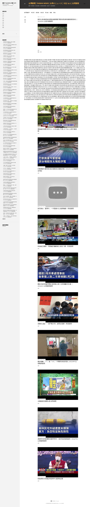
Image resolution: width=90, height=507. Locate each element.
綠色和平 (50, 67)
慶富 (74, 83)
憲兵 (56, 74)
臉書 (25, 72)
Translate (11, 5)
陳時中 (43, 98)
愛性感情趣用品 (27, 99)
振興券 (73, 98)
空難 (27, 83)
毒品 (68, 63)
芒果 (72, 66)
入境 (54, 77)
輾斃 (75, 94)
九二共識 (49, 61)
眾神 (60, 88)
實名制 (50, 98)
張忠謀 (35, 82)
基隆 (37, 74)
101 (38, 88)
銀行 (41, 80)
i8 (28, 82)
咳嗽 (46, 98)
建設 (64, 69)
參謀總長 (83, 96)
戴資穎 (45, 79)
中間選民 (42, 96)
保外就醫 (79, 63)
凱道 (58, 88)
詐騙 (65, 59)
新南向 (49, 74)
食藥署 (31, 79)
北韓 (38, 83)
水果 (40, 66)
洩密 (49, 66)
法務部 (37, 64)
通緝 (59, 59)
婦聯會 (51, 77)
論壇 (27, 96)
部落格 (47, 63)
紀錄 (79, 94)
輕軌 (41, 77)
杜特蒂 (38, 82)
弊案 (75, 71)
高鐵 (54, 90)
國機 (67, 67)
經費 (62, 72)
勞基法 (59, 79)
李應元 (60, 91)
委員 (79, 90)
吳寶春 (31, 61)
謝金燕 (68, 72)
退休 (40, 71)
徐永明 (71, 83)
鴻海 (37, 75)
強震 (70, 85)
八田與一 (34, 90)
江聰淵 (78, 83)
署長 (39, 80)
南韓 (61, 96)
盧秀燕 (60, 94)
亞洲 (49, 75)
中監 (28, 64)
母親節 (36, 67)
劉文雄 (51, 88)
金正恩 (35, 83)
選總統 (75, 93)
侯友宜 (42, 12)
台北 (81, 86)
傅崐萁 (74, 69)
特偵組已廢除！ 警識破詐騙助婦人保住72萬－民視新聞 (55, 246)
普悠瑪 (83, 59)
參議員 (62, 67)
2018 (48, 86)
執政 (81, 72)
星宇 (52, 93)
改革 (61, 86)
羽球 (48, 79)
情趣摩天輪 (40, 67)
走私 (57, 64)
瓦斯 (84, 75)
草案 (56, 77)
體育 (3, 23)
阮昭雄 (55, 94)
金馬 (84, 83)
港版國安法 (77, 98)
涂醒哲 (78, 67)
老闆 (27, 90)
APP (29, 79)
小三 (25, 71)
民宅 (65, 64)
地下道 (43, 77)
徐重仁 (78, 74)
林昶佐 (67, 93)
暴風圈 (54, 79)
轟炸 (55, 59)
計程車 (34, 69)
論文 (38, 94)
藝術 (25, 69)
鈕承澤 (25, 61)
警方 (43, 80)
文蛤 (44, 59)
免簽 (40, 91)
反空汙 (40, 61)
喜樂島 (37, 61)
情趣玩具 (66, 61)
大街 (72, 75)
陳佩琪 (69, 82)
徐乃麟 (55, 82)
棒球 (68, 86)
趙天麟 (65, 83)
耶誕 (25, 85)
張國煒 (54, 93)
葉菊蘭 (25, 67)
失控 (77, 61)
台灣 (81, 66)
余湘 (65, 96)
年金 (50, 86)
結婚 (27, 77)
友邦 (70, 86)
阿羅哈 (51, 79)
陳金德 (58, 83)
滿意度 (26, 86)
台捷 (35, 99)
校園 (34, 63)
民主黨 (49, 99)
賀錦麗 (43, 99)
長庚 (42, 88)
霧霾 (34, 85)
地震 (66, 85)
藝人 (30, 93)
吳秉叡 (33, 67)
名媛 (48, 59)
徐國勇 (75, 82)
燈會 (74, 59)
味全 (73, 93)
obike (32, 88)
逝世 (62, 77)
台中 (28, 66)
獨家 (31, 80)
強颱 (78, 79)
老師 (38, 71)
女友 (44, 74)
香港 (77, 90)
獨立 (83, 66)
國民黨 (82, 61)
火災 (76, 75)
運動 (45, 93)
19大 (72, 82)
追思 (60, 77)
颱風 (51, 12)
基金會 (25, 64)
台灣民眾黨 (63, 93)
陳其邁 (62, 83)
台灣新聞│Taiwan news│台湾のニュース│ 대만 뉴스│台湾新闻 (54, 3)
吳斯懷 (74, 96)
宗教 (80, 77)
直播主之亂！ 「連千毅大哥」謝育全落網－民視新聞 (55, 324)
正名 (74, 79)
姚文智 (40, 69)
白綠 (52, 61)
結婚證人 (73, 91)
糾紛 (29, 77)
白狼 (76, 80)
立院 (26, 74)
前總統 (76, 86)
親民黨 (51, 69)
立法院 (72, 90)
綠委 (77, 71)
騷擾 (45, 80)
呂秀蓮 (31, 94)
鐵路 (47, 93)
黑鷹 (80, 96)
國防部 (45, 64)
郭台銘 (46, 12)
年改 (44, 66)
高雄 (48, 88)
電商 (76, 74)
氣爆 (82, 75)
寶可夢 (68, 75)
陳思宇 (62, 61)
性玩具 (43, 83)
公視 (74, 64)
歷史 (78, 91)
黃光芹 (76, 59)
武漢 (35, 98)
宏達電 (47, 80)
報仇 (31, 90)
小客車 (76, 64)
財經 (3, 18)
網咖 (43, 82)
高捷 (34, 88)
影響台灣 (74, 77)
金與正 (56, 98)
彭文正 (35, 94)
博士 (52, 94)
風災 (55, 71)
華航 (35, 96)
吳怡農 (59, 98)
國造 (69, 67)
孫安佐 (41, 63)
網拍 (78, 93)
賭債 (32, 77)
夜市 (50, 93)
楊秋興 (45, 96)
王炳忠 (52, 85)
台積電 (41, 75)
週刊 (27, 71)
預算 (33, 66)
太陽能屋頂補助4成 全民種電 (47, 401)
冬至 (72, 96)
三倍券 (70, 98)
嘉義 (56, 90)
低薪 (83, 88)
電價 (73, 94)
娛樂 (3, 20)
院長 (66, 90)
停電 (62, 80)
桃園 (70, 63)
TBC (52, 63)
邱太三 (40, 64)
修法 (29, 75)
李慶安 (37, 69)
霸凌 (76, 91)
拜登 (41, 99)
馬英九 (73, 86)
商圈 (80, 75)
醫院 (59, 96)
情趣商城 (48, 72)
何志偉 (69, 61)
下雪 (43, 85)
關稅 (30, 59)
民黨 (32, 74)
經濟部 (66, 88)
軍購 (58, 67)
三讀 (58, 77)
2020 (63, 66)
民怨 (57, 66)
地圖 (53, 67)
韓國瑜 (37, 59)
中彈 (53, 59)
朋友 (79, 71)
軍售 (60, 67)
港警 (70, 93)
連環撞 (46, 90)
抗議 (37, 96)
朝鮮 (46, 83)
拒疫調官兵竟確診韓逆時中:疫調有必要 (50, 479)
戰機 (65, 67)
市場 (42, 91)
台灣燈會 (37, 85)
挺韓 (70, 96)
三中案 (30, 85)
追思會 (58, 90)
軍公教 (34, 80)
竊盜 (64, 75)
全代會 (64, 80)
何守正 (47, 85)
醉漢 (35, 64)
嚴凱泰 (28, 61)
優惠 (65, 77)
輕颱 (57, 79)
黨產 (28, 63)
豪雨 (72, 64)
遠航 (55, 64)
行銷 (72, 74)
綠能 (62, 75)
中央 (83, 72)
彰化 (60, 72)
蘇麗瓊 (27, 85)
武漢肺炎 (29, 98)
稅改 (39, 79)
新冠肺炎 (40, 98)
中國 (70, 66)
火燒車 (38, 77)
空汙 (69, 77)
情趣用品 (80, 59)
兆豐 (73, 71)
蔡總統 (34, 86)
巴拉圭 (45, 86)
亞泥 (84, 71)
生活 (3, 13)
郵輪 (51, 75)
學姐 (58, 94)
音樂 (44, 88)
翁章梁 (80, 85)
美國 (30, 91)
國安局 (53, 80)
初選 (83, 85)
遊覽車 (52, 91)
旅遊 (38, 91)
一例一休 (74, 67)
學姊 (35, 61)
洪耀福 (63, 63)
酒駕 (50, 64)
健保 (65, 91)
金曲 (29, 72)
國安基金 (41, 59)
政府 (65, 71)
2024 (76, 79)
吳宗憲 (57, 93)
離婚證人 (56, 96)
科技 (46, 75)
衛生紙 (73, 85)
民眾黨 (77, 96)
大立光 (25, 93)
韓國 (40, 83)
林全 (64, 90)
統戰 (70, 94)
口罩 (32, 98)
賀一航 (74, 61)
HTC (51, 80)
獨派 (36, 72)
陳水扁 (73, 63)
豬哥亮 (78, 88)
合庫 (81, 83)
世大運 (65, 86)
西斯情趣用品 (55, 75)
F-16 (66, 71)
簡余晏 (61, 85)
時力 (44, 90)
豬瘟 (70, 59)
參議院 (32, 99)
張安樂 (80, 80)
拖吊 (34, 77)
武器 (55, 67)
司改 (27, 69)
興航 (59, 64)
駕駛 (71, 77)
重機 (64, 72)
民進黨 (30, 63)
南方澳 (32, 96)
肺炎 (54, 12)
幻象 (25, 83)
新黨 (56, 85)
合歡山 (40, 85)
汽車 (61, 64)
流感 (59, 71)
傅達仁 (68, 83)
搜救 (72, 69)
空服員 (49, 94)
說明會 (59, 80)
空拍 (67, 91)
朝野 (69, 71)
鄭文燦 (51, 66)
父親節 (44, 67)
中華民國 (66, 66)
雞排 (74, 80)
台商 (47, 74)
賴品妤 (28, 94)
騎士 (50, 90)
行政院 (69, 90)
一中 (71, 71)
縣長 (35, 93)
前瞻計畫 (30, 86)
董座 (44, 75)
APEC (33, 83)
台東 (58, 74)
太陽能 (59, 75)
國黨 (30, 74)
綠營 (68, 79)
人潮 (70, 74)
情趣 (30, 64)
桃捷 (36, 88)
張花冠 (81, 67)
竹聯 (41, 82)
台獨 (27, 82)
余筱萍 (63, 94)
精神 (78, 80)
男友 (42, 74)
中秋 (32, 69)
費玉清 (52, 82)
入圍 (31, 72)
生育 (45, 72)
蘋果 (68, 74)
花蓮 (68, 85)
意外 (25, 77)
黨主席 (39, 74)
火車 (42, 90)
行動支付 (28, 80)
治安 (82, 69)
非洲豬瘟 (58, 61)
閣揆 (43, 79)
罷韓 (67, 96)
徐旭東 (33, 72)
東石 (40, 94)
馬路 (74, 75)
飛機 (48, 64)
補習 (42, 71)
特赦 (76, 63)
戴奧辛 (66, 82)
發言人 (58, 69)
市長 (33, 93)
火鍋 (53, 83)
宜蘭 (37, 93)
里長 (42, 66)
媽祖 (66, 94)
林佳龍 (35, 66)
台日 (28, 91)
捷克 (81, 98)
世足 (68, 59)
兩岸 (41, 72)
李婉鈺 (44, 91)
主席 (77, 66)
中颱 (37, 79)
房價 (84, 69)
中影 (30, 66)
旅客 (67, 77)
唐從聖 (58, 82)
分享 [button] (25, 17)
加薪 (37, 80)
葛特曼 (45, 61)
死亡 (57, 71)
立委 (83, 94)
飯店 (50, 91)
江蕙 (46, 88)
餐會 (82, 63)
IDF (27, 72)
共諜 (70, 91)
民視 (54, 88)
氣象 (65, 74)
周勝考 (71, 72)
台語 (81, 88)
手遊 (80, 91)
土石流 (67, 64)
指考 (29, 88)
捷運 (83, 86)
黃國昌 (61, 71)
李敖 (58, 63)
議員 (38, 66)
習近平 (74, 66)
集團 (63, 59)
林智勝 (48, 83)
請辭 (64, 85)
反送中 (44, 94)
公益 (50, 96)
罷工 (72, 59)
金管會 (82, 79)
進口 (34, 71)
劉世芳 (66, 69)
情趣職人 (56, 86)
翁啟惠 (54, 69)
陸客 (76, 83)
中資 (29, 96)
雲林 (82, 64)
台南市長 (77, 85)
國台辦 (78, 72)
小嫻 (45, 85)
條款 (72, 80)
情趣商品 (83, 91)
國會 (71, 67)
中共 (39, 96)
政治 (3, 16)
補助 (57, 72)
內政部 (77, 77)
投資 (79, 61)
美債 (32, 59)
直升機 (69, 69)
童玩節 (39, 93)
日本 (33, 91)
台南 (40, 90)
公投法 (70, 79)
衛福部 (54, 72)
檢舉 (69, 88)
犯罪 (61, 59)
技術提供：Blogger (56, 501)
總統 (79, 86)
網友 (43, 64)
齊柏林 (74, 88)
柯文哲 (32, 12)
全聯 (81, 74)
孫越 (50, 63)
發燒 (48, 98)
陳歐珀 (42, 93)
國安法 (58, 85)
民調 (61, 66)
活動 (53, 96)
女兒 (50, 71)
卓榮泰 (54, 61)
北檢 (46, 66)
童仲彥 (44, 71)
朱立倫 (83, 90)
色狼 (32, 71)
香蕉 (57, 59)
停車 (46, 77)
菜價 (41, 79)
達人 (72, 88)
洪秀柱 (25, 91)
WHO (53, 98)
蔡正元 (38, 63)
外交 (59, 86)
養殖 (80, 79)
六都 (48, 96)
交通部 (57, 91)
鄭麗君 (83, 82)
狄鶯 (68, 94)
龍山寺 (26, 79)
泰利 (62, 79)
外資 (66, 63)
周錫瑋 (79, 64)
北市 (77, 69)
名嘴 (63, 91)
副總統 (61, 90)
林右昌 (34, 74)
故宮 (40, 88)
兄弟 (51, 83)
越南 (35, 59)
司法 (75, 90)
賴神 (42, 94)
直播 (80, 93)
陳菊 (53, 64)
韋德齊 (83, 98)
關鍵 (47, 91)
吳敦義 (39, 86)
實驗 (46, 59)
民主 (81, 94)
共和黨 (46, 99)
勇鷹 (62, 98)
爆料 (29, 71)
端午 (47, 67)
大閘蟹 (63, 82)
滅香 (82, 77)
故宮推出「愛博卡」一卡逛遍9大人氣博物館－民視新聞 (56, 208)
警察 (80, 69)
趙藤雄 (61, 69)
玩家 (66, 75)
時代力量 (48, 69)
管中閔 (60, 63)
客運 (55, 91)
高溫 (60, 74)
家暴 (48, 71)
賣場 (49, 77)
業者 (33, 64)
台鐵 (35, 79)
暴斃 (50, 59)
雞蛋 (36, 63)
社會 (25, 22)
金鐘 (61, 82)
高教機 (67, 98)
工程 (59, 66)
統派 (39, 72)
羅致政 (29, 67)
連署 (43, 61)
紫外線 (62, 74)
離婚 (50, 85)
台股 (39, 75)
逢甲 (78, 75)
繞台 (63, 86)
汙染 (84, 67)
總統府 (55, 83)
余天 (52, 86)
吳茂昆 (44, 63)
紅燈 (83, 80)
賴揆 (37, 86)
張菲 (49, 82)
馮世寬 (29, 83)
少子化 (51, 72)
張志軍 (74, 72)
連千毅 (82, 93)
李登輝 (55, 63)
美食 (74, 74)
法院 (29, 69)
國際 (28, 93)
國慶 (32, 82)
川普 (79, 66)
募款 (84, 63)
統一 (43, 72)
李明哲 (52, 71)
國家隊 (37, 99)
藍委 (81, 71)
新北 (81, 90)
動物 (72, 61)
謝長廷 (35, 91)
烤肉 (47, 82)
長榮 (47, 94)
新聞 (56, 88)
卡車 (52, 90)
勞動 (63, 96)
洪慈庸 (26, 75)
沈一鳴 (25, 98)
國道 (66, 72)
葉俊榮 (56, 80)
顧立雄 (26, 88)
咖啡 (36, 77)
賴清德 (37, 12)
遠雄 (78, 82)
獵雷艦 (80, 82)
